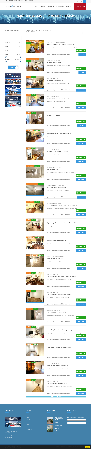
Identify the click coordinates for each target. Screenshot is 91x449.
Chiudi (87, 447)
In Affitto (51, 6)
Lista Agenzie (60, 6)
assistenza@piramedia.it (12, 434)
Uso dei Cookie (45, 447)
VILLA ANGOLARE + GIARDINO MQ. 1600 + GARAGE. (58, 418)
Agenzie (28, 426)
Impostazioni (52, 447)
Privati (28, 424)
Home (36, 6)
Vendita (28, 419)
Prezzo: (7, 54)
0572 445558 (9, 437)
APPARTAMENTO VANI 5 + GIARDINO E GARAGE (58, 427)
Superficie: (7, 59)
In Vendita (43, 6)
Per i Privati (70, 6)
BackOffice (29, 429)
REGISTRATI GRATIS (80, 6)
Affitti (28, 422)
